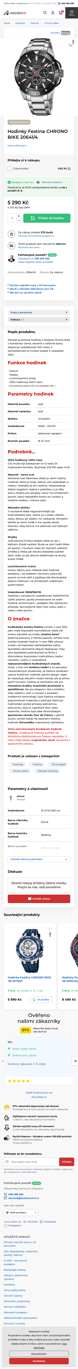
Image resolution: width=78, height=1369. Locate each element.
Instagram (14, 1225)
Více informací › (17, 145)
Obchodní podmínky (17, 1301)
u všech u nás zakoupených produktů (34, 1119)
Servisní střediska (15, 1306)
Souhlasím (39, 1361)
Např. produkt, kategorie (28, 47)
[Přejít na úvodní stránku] (15, 13)
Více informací (29, 1172)
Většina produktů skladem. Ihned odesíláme (28, 1141)
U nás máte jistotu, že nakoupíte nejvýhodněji (38, 1129)
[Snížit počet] (19, 220)
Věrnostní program (15, 1312)
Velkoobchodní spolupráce (20, 1317)
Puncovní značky (14, 1323)
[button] (45, 12)
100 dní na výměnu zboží (25, 292)
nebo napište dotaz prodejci (35, 261)
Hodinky (20, 23)
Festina (34, 23)
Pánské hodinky (48, 770)
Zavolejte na (34, 258)
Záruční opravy (13, 1295)
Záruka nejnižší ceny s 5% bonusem (32, 285)
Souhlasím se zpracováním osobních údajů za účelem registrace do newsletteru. (38, 1170)
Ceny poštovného (15, 1290)
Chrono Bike (51, 23)
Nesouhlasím (39, 1353)
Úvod (7, 23)
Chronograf (58, 764)
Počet (12, 218)
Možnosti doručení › (29, 247)
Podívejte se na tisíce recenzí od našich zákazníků (40, 1109)
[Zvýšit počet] (19, 216)
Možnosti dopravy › (52, 182)
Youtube (32, 1221)
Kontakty (9, 1284)
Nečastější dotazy (15, 1269)
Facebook (50, 1221)
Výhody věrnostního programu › (36, 235)
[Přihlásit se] (53, 12)
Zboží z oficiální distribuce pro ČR (31, 288)
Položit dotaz (41, 898)
